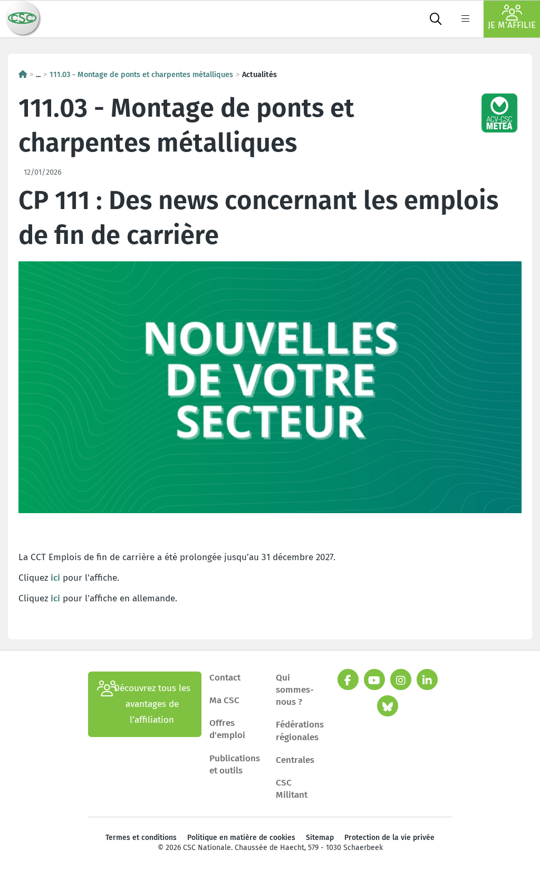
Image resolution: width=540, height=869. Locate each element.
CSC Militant (291, 788)
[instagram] (400, 679)
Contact (224, 677)
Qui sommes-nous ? (295, 689)
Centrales (295, 760)
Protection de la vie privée (389, 837)
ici (55, 577)
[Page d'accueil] (22, 74)
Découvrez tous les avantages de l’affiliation (152, 704)
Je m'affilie (512, 25)
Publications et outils (234, 764)
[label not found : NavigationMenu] (465, 19)
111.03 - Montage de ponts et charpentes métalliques (141, 74)
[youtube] (374, 679)
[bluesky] (387, 705)
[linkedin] (427, 679)
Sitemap (320, 837)
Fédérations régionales (300, 730)
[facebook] (348, 679)
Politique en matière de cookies (241, 837)
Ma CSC (224, 700)
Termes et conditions (141, 837)
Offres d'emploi (227, 729)
